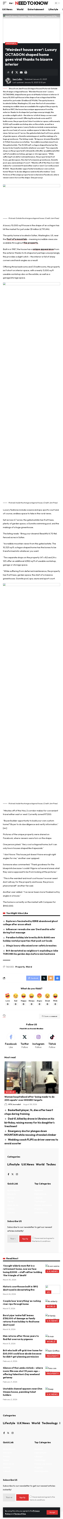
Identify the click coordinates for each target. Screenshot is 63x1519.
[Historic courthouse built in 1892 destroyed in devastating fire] (52, 1289)
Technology (54, 1164)
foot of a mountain (17, 239)
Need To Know (31, 3)
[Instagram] (38, 1041)
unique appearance (43, 249)
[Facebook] (10, 1041)
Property (11, 43)
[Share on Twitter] (17, 72)
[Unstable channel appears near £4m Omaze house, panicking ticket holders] (52, 1391)
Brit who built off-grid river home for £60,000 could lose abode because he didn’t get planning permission (22, 1353)
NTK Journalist (14, 1104)
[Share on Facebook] (12, 72)
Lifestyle (13, 1164)
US (48, 1292)
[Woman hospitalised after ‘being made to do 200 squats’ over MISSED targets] (31, 1077)
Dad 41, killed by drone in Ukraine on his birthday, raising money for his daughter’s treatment (29, 1122)
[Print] (26, 72)
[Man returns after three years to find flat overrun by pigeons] (52, 1338)
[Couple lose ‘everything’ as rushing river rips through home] (52, 1303)
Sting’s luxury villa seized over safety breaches (31, 945)
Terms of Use (20, 1514)
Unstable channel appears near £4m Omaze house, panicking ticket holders (22, 1391)
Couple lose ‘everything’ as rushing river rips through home (22, 1303)
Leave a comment (51, 1016)
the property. (30, 242)
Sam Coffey (17, 79)
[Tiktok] (52, 1041)
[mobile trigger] (5, 3)
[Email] (21, 72)
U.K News (27, 1164)
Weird (29, 966)
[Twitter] (24, 1041)
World (10, 1092)
